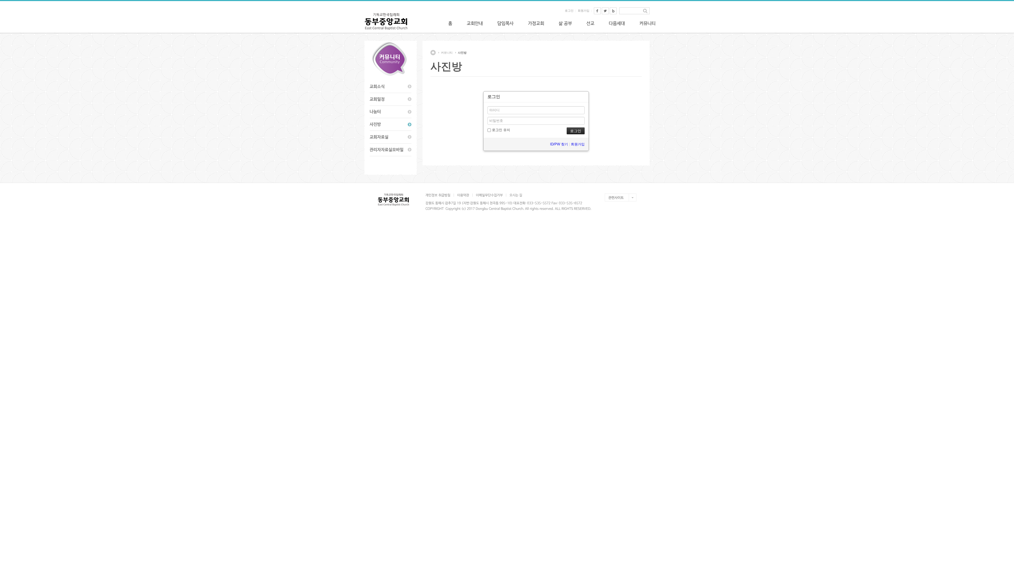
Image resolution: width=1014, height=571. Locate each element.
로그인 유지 (500, 130)
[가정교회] (536, 23)
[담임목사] (505, 23)
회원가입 (583, 10)
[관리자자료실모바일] (390, 150)
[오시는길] (515, 195)
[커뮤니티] (647, 23)
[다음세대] (617, 23)
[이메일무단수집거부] (489, 195)
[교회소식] (390, 86)
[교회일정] (390, 99)
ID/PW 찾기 (559, 144)
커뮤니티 (447, 52)
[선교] (590, 23)
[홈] (450, 23)
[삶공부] (565, 23)
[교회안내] (475, 23)
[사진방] (390, 124)
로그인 (569, 10)
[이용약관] (463, 195)
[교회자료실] (390, 137)
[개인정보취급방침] (439, 195)
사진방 (462, 52)
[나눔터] (390, 112)
